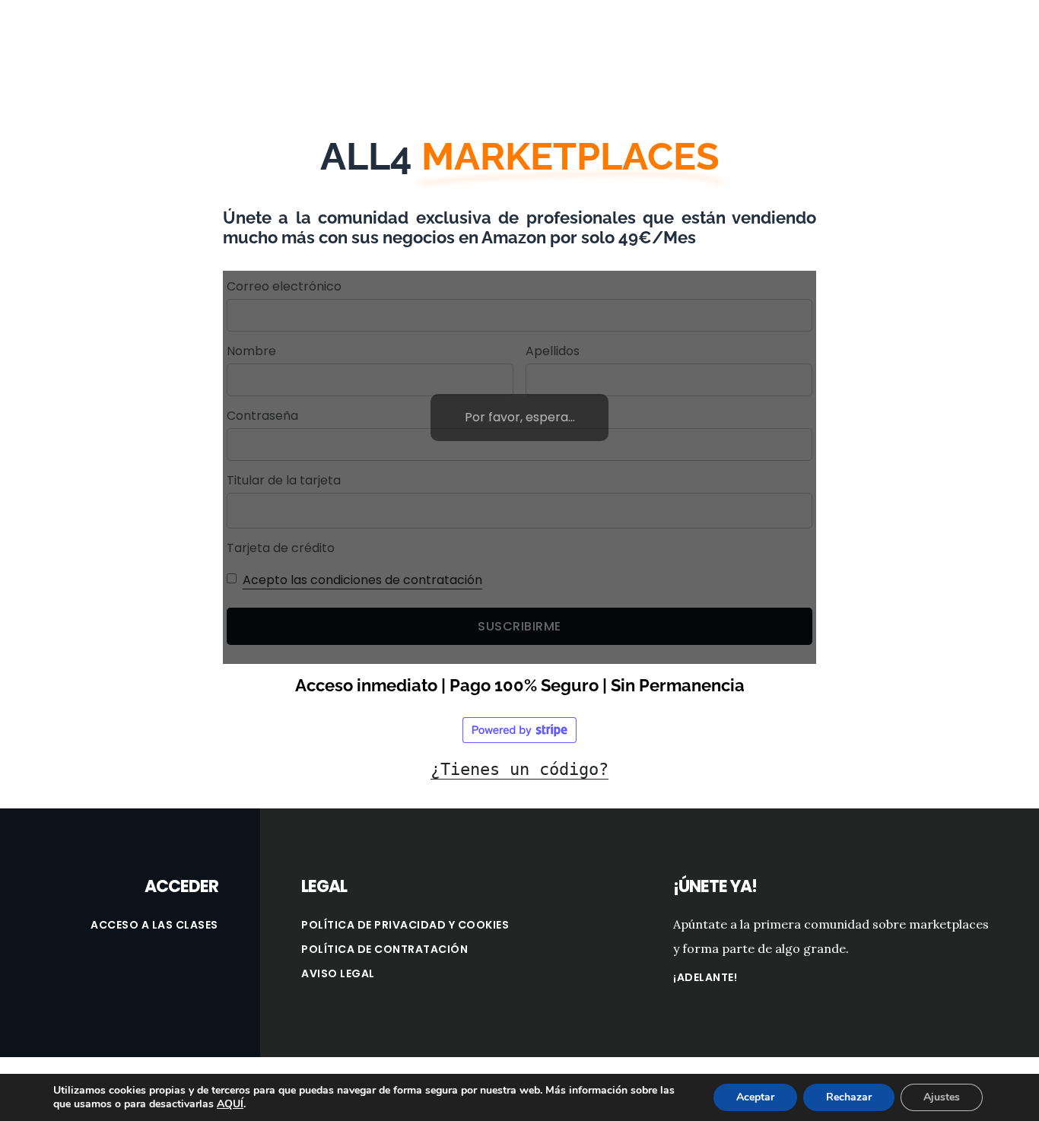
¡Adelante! (705, 977)
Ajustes (941, 1097)
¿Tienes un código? (519, 769)
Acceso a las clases (154, 924)
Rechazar (849, 1097)
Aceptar (755, 1097)
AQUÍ (230, 1104)
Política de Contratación (384, 949)
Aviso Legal (338, 973)
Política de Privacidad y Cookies (405, 924)
